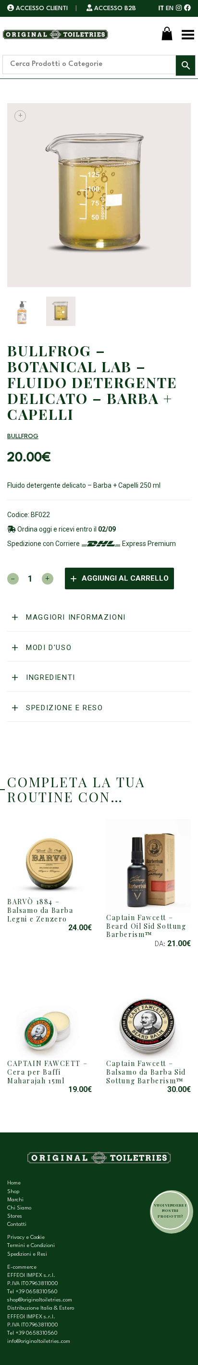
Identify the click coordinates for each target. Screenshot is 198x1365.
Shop (13, 1192)
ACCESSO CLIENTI (42, 8)
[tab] (99, 618)
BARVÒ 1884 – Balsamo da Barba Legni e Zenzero (40, 910)
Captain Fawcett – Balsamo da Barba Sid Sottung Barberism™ (146, 1072)
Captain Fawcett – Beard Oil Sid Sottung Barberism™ (146, 926)
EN (169, 8)
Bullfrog (22, 436)
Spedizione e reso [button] (63, 707)
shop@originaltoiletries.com (39, 1300)
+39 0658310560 (36, 1292)
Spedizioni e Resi (27, 1254)
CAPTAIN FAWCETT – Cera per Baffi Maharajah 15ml (47, 1072)
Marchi (15, 1200)
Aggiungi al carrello (125, 578)
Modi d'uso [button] (48, 647)
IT (161, 8)
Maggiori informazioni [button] (75, 617)
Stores (14, 1216)
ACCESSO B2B (114, 8)
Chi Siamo (19, 1208)
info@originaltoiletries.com (38, 1341)
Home (14, 1183)
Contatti (16, 1224)
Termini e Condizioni (31, 1245)
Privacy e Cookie (26, 1237)
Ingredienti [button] (49, 677)
